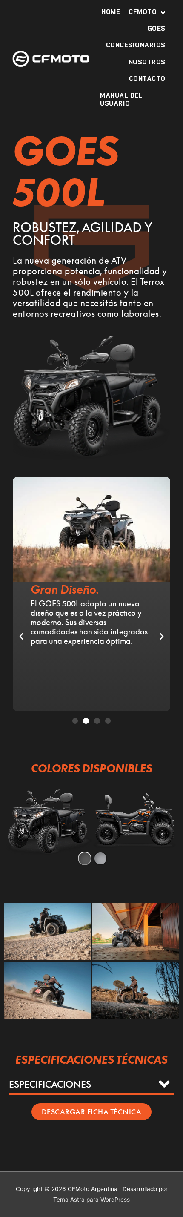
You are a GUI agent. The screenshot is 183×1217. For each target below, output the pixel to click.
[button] (75, 721)
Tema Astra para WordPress (91, 1199)
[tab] (91, 1084)
